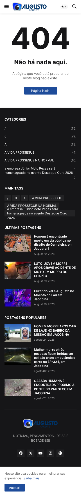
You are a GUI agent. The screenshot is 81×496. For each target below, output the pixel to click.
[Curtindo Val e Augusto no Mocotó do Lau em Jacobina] (17, 297)
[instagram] (50, 453)
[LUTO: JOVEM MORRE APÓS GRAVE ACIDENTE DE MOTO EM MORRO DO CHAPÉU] (17, 270)
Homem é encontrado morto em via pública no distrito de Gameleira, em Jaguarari (53, 242)
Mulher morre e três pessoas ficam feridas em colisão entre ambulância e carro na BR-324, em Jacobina (54, 358)
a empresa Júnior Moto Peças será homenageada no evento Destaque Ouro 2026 (40, 172)
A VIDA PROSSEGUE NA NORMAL (40, 160)
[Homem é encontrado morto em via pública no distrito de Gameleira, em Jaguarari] (17, 243)
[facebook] (21, 453)
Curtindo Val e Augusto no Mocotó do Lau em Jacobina (54, 295)
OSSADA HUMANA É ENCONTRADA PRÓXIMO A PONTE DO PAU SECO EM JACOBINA (54, 387)
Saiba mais (31, 478)
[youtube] (40, 453)
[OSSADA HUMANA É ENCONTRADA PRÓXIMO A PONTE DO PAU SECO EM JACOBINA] (17, 387)
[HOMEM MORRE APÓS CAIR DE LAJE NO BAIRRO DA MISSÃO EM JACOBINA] (17, 333)
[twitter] (30, 453)
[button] (6, 7)
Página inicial (40, 91)
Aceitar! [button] (14, 487)
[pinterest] (60, 453)
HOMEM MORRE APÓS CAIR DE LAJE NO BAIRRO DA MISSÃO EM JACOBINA (55, 330)
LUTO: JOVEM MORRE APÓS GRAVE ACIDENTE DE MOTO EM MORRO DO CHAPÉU (55, 270)
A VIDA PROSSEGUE (40, 152)
